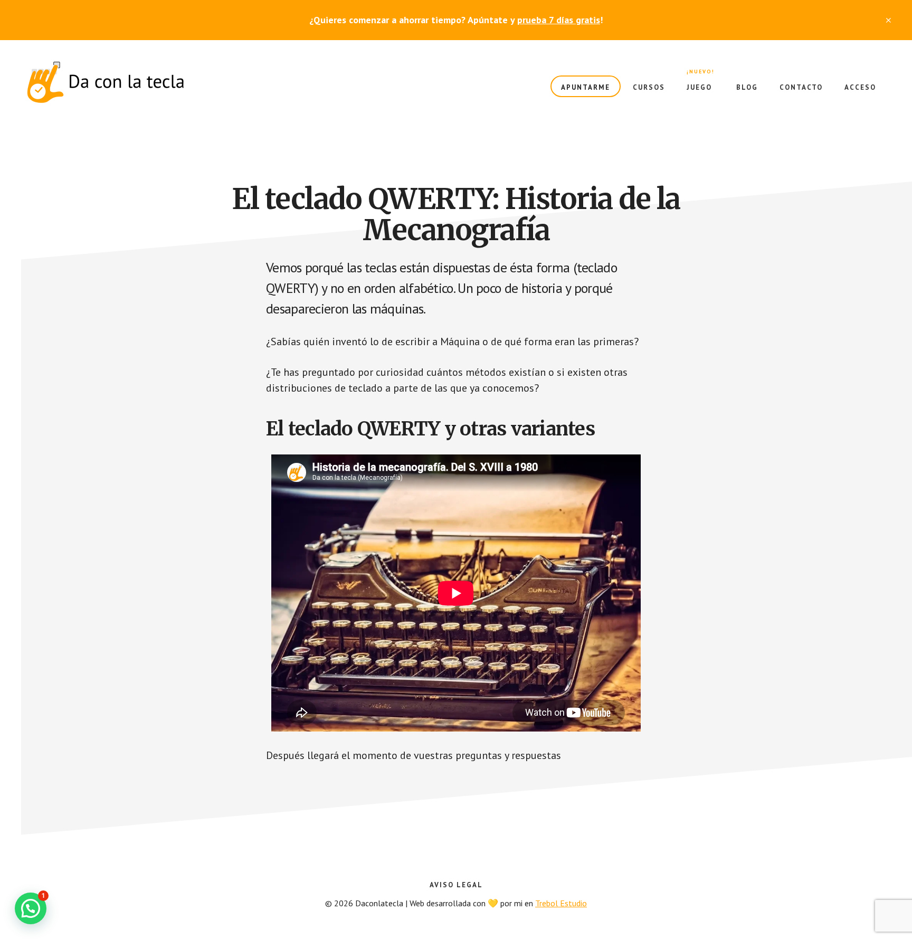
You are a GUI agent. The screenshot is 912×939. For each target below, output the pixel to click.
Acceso (860, 87)
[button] (30, 908)
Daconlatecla (105, 82)
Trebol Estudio (561, 903)
